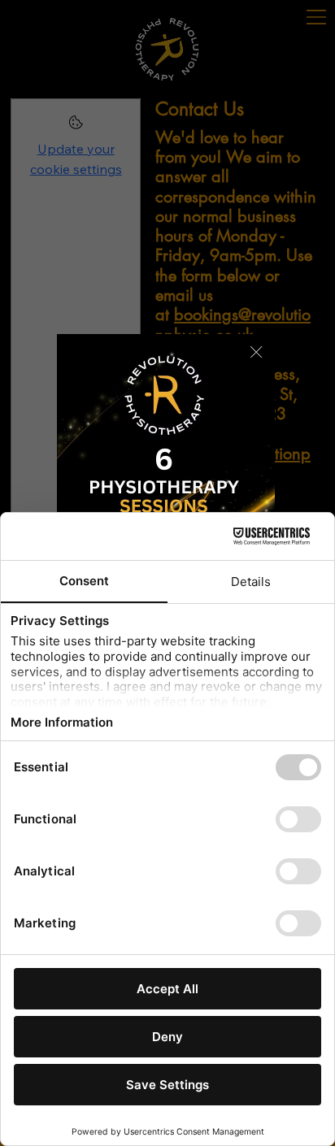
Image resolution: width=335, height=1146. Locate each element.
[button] (256, 352)
